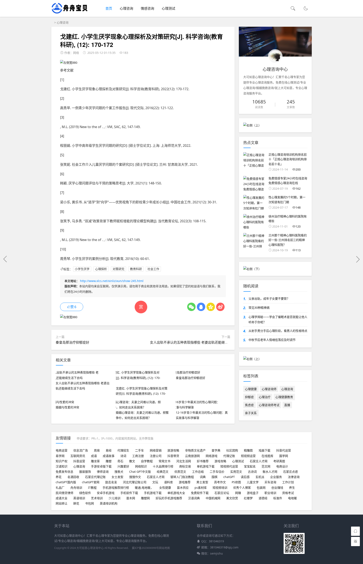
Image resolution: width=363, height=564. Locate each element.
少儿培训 (114, 498)
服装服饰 (85, 472)
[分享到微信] (191, 307)
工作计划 (288, 482)
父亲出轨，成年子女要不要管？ (269, 299)
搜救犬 (118, 472)
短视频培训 (220, 488)
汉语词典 (194, 498)
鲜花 (76, 503)
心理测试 (168, 8)
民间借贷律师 (64, 493)
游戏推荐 (185, 482)
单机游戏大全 (176, 493)
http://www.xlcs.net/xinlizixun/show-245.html (111, 281)
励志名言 (111, 482)
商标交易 (185, 466)
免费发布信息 (64, 472)
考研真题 (279, 461)
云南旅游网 (192, 456)
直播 (287, 405)
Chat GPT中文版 (140, 472)
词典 (203, 477)
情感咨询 (147, 8)
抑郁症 (249, 397)
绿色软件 (85, 493)
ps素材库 (201, 488)
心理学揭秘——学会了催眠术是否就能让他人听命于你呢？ (278, 319)
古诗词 (252, 472)
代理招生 (123, 450)
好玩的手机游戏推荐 (169, 498)
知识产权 (61, 461)
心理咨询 (126, 8)
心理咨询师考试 (269, 405)
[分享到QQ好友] (201, 307)
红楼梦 (248, 498)
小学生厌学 (82, 269)
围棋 (214, 477)
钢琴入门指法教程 (182, 477)
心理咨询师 (269, 389)
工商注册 (138, 456)
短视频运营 (248, 456)
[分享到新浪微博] (220, 307)
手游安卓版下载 (101, 466)
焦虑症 (249, 405)
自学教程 (147, 461)
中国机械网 (213, 498)
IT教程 (92, 488)
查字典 (216, 450)
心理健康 (251, 389)
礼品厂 (60, 488)
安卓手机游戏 (105, 493)
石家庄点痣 (290, 472)
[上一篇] (5, 259)
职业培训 (270, 493)
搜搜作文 (135, 477)
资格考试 (288, 493)
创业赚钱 (277, 488)
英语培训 (79, 498)
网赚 (238, 493)
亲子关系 (251, 413)
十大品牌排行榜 (163, 466)
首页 (108, 8)
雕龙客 (95, 461)
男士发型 (202, 482)
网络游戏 (211, 456)
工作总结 (198, 472)
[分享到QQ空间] (210, 307)
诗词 (123, 456)
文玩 (155, 482)
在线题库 (267, 456)
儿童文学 (253, 482)
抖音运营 (79, 461)
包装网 (261, 488)
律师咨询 (103, 472)
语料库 (168, 482)
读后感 (245, 477)
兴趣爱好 (123, 466)
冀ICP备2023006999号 (145, 548)
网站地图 (164, 548)
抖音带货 (173, 456)
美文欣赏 (232, 498)
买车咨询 (270, 482)
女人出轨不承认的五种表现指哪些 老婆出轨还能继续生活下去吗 (197, 342)
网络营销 (156, 450)
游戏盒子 (253, 493)
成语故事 (108, 456)
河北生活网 (183, 461)
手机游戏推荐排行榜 (116, 488)
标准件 (277, 498)
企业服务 (276, 477)
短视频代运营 (229, 466)
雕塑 (109, 461)
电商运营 (61, 450)
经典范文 (162, 472)
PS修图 (236, 482)
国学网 (283, 456)
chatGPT (229, 477)
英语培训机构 (108, 503)
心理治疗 (265, 397)
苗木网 (130, 498)
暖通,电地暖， (144, 488)
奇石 (120, 461)
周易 (97, 450)
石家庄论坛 (221, 493)
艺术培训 (97, 498)
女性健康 (165, 488)
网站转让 (61, 503)
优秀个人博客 (242, 488)
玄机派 (259, 477)
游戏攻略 (220, 461)
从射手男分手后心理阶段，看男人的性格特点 (278, 331)
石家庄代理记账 (95, 477)
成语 (94, 456)
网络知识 (141, 466)
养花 (59, 477)
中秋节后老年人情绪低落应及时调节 (272, 340)
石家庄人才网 (258, 461)
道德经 (263, 498)
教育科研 (136, 269)
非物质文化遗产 (195, 450)
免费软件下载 (200, 493)
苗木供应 (183, 488)
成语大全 (61, 498)
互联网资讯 (77, 456)
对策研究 (118, 269)
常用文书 (164, 461)
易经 (109, 450)
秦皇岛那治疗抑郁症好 (72, 342)
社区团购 (232, 450)
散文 (132, 461)
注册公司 (156, 456)
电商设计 (282, 466)
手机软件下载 (129, 493)
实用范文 (236, 472)
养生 (292, 488)
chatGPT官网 (90, 482)
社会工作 (153, 269)
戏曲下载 (264, 450)
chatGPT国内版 (66, 482)
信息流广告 (80, 450)
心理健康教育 (284, 397)
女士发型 (117, 477)
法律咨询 (294, 477)
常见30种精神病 (259, 308)
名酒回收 (73, 477)
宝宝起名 (250, 466)
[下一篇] (357, 259)
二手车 (139, 450)
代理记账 (229, 456)
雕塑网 (145, 498)
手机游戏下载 (153, 493)
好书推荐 (203, 461)
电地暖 (292, 498)
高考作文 (220, 482)
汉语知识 (61, 466)
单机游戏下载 (205, 466)
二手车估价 (217, 472)
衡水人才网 (270, 472)
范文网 (266, 466)
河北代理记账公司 (134, 482)
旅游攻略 (173, 450)
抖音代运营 (283, 450)
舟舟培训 (76, 488)
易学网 (60, 456)
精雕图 (248, 450)
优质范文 (180, 472)
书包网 (89, 503)
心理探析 (101, 269)
